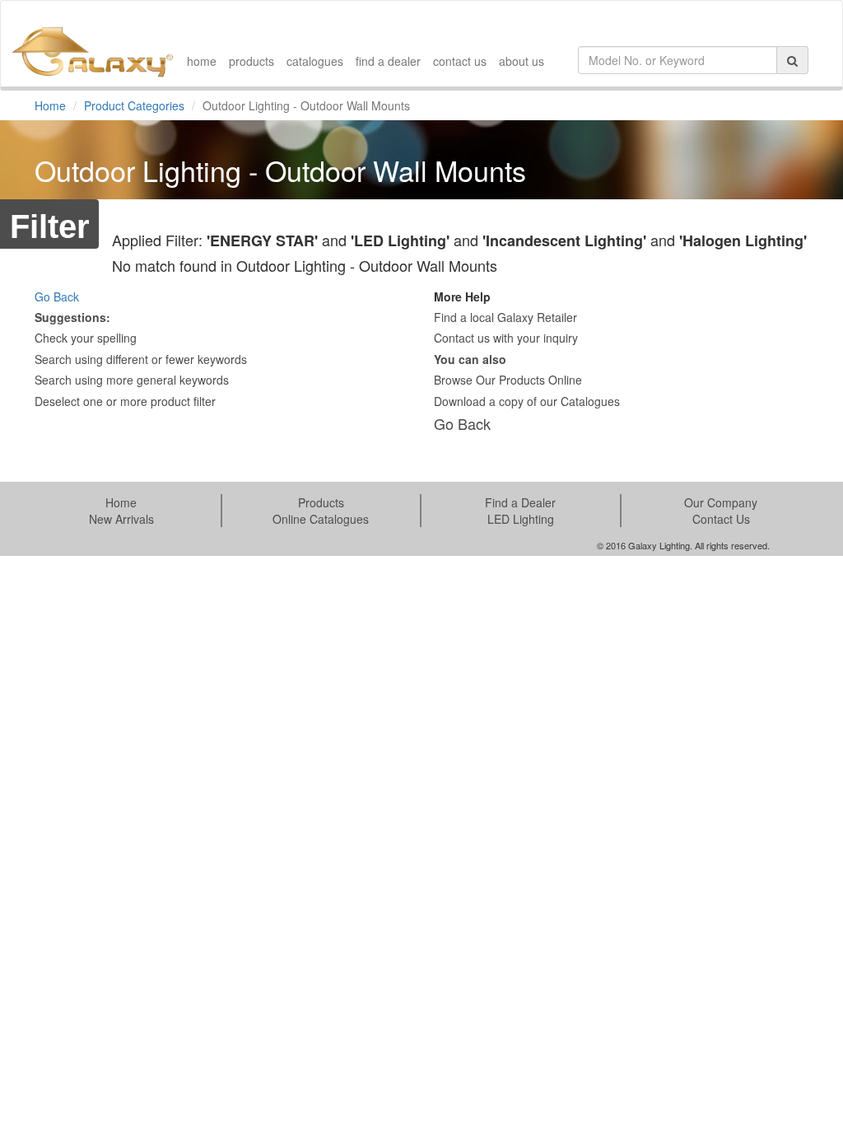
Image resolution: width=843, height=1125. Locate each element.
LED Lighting (520, 519)
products (251, 61)
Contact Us (721, 519)
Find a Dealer (520, 502)
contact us (460, 61)
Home (50, 105)
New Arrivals (121, 519)
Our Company (720, 502)
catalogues (314, 61)
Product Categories (134, 105)
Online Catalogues (320, 519)
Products (321, 502)
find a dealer (388, 61)
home (202, 61)
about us (521, 61)
